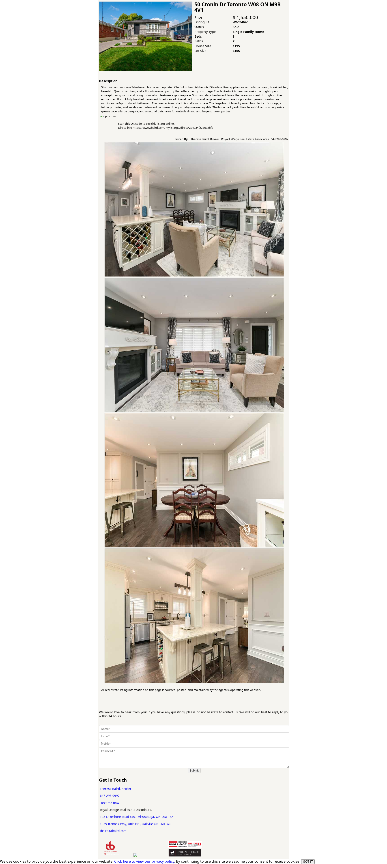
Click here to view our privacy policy (144, 861)
